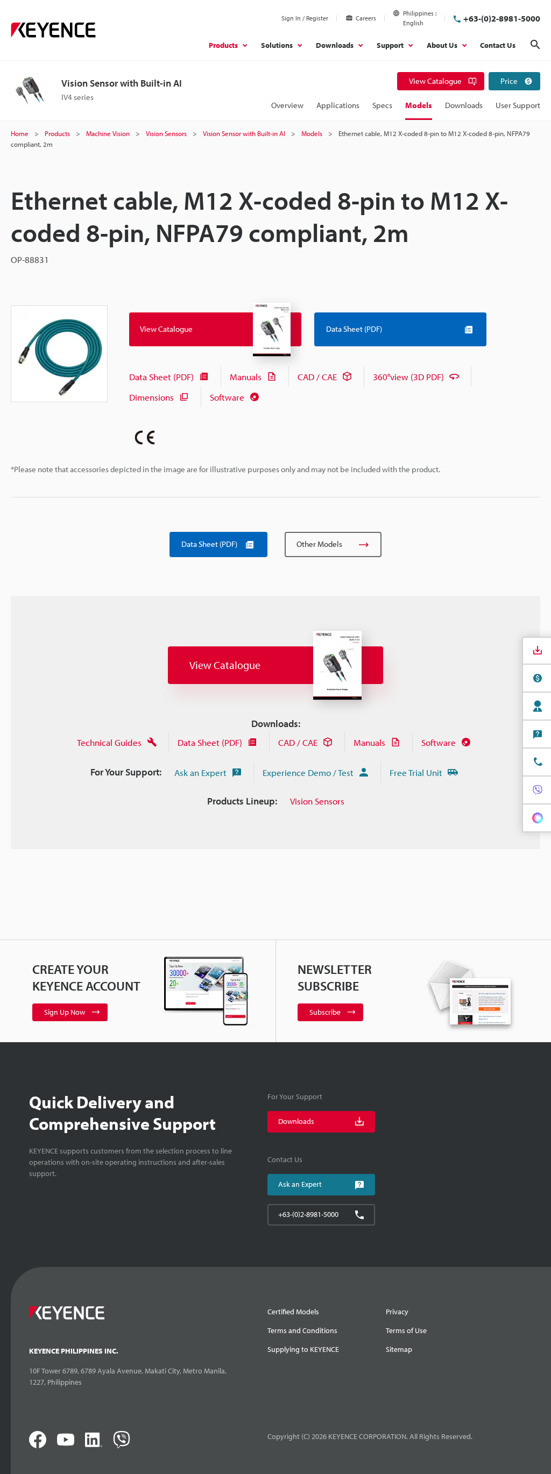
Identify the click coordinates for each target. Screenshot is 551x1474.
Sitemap (399, 1349)
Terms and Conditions (302, 1330)
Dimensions (151, 397)
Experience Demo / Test (308, 772)
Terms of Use (406, 1330)
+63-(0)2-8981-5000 (501, 18)
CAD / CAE (317, 376)
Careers (366, 18)
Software (227, 397)
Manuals (246, 376)
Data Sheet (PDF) (161, 376)
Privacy (397, 1311)
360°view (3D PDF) (408, 376)
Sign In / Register (304, 18)
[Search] (535, 44)
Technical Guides (109, 742)
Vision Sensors (317, 801)
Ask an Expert (200, 772)
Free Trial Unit (416, 772)
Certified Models (293, 1311)
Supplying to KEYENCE (303, 1349)
